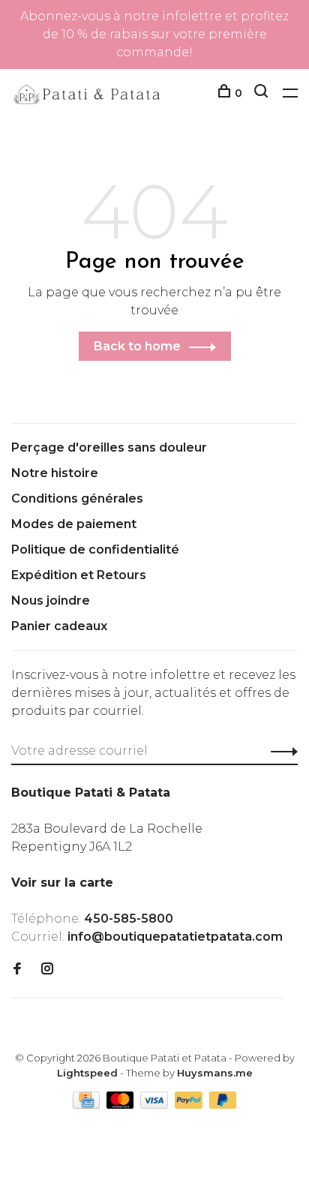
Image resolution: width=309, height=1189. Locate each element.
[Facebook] (17, 969)
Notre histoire (54, 473)
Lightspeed (87, 1073)
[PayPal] (190, 1104)
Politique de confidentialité (95, 549)
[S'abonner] (280, 750)
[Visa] (155, 1104)
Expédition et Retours (78, 575)
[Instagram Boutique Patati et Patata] (47, 969)
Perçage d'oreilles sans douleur (109, 447)
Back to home (137, 346)
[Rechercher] (263, 93)
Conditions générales (77, 498)
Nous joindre (50, 600)
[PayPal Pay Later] (223, 1104)
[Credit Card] (88, 1104)
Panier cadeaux (59, 626)
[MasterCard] (121, 1104)
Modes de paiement (73, 524)
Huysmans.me (215, 1073)
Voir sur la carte (62, 882)
